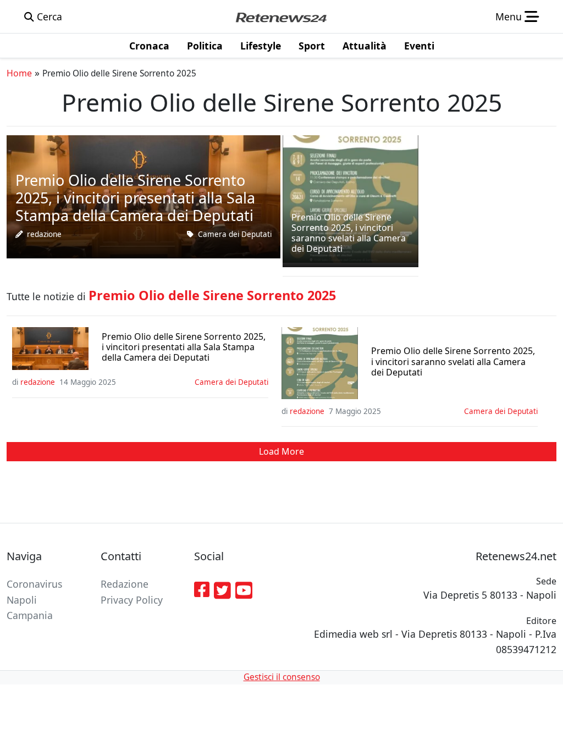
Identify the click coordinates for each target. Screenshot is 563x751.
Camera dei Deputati (235, 234)
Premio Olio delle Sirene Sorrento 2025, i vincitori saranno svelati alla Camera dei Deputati (453, 362)
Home (19, 73)
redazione (44, 234)
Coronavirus (34, 583)
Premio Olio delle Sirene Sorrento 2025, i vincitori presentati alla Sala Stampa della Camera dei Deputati (184, 347)
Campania (30, 615)
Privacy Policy (132, 599)
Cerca (48, 16)
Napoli (22, 599)
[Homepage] (281, 16)
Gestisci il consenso (282, 677)
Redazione (124, 583)
